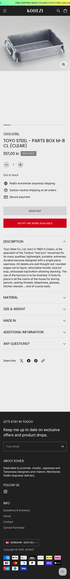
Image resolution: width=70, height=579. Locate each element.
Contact (8, 521)
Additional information (23, 332)
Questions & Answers (16, 510)
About (7, 516)
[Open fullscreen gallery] (63, 64)
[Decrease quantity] (6, 165)
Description (13, 241)
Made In (9, 320)
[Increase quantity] (20, 165)
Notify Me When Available (35, 223)
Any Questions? (16, 343)
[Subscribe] (62, 446)
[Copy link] (43, 361)
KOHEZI (29, 549)
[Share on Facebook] (29, 361)
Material (10, 297)
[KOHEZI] (35, 10)
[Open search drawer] (58, 10)
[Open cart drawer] (65, 10)
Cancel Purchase (13, 527)
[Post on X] (22, 361)
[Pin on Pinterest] (36, 361)
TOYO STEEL (11, 133)
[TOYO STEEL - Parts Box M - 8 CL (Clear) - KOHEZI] (35, 43)
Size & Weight (14, 309)
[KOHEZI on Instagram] (5, 491)
